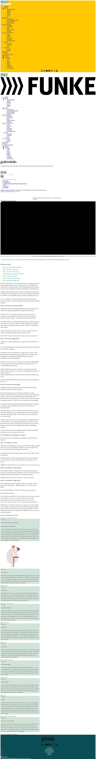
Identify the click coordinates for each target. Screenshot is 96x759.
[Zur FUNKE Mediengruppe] (48, 94)
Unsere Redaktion (49, 749)
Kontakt (49, 753)
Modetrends (9, 25)
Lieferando (9, 66)
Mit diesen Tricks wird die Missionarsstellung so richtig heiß (22, 335)
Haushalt (9, 12)
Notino (8, 61)
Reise (8, 16)
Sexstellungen (9, 734)
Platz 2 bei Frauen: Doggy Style (10, 269)
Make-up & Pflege (11, 29)
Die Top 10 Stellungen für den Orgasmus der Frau (22, 500)
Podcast (4, 185)
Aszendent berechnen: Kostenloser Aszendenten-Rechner (15, 183)
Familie (5, 17)
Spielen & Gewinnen (8, 54)
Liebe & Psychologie (8, 32)
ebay (8, 59)
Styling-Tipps (10, 27)
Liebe (8, 33)
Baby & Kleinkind (11, 21)
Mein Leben (9, 38)
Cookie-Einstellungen (49, 751)
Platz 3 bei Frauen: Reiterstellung (11, 271)
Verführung (15, 734)
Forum (5, 53)
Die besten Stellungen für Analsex (27, 490)
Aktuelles (6, 6)
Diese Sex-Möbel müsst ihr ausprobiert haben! (28, 496)
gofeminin (3, 190)
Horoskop (6, 51)
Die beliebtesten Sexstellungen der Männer (13, 274)
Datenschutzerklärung (49, 750)
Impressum (49, 747)
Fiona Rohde (43, 198)
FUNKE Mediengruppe (12, 758)
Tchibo (8, 58)
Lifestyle (6, 7)
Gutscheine (6, 57)
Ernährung (9, 44)
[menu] (2, 176)
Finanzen (9, 50)
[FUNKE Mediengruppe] (4, 757)
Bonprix (8, 62)
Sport (8, 46)
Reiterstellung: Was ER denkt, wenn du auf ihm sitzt (21, 477)
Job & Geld (6, 47)
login (1, 169)
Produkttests (5, 187)
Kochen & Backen (11, 9)
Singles (8, 36)
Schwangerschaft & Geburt (12, 20)
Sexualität (9, 35)
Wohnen (9, 10)
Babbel (8, 64)
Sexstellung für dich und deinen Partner (14, 432)
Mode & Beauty (7, 24)
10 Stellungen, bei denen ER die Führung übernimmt (21, 498)
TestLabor (6, 55)
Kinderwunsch (10, 18)
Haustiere (9, 14)
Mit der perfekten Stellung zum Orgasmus (28, 502)
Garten (8, 13)
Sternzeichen (5, 180)
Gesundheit (9, 43)
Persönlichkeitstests (11, 40)
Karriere (8, 48)
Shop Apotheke (10, 68)
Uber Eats (9, 65)
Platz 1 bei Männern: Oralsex (10, 276)
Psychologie (9, 39)
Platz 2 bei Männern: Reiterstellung (11, 278)
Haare (8, 28)
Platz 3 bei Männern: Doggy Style (11, 280)
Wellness (6, 42)
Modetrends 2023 (6, 182)
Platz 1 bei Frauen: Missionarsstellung (12, 267)
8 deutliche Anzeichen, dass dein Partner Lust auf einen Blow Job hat (23, 464)
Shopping (9, 31)
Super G (5, 381)
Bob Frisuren (6, 186)
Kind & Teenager (10, 23)
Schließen (5, 2)
